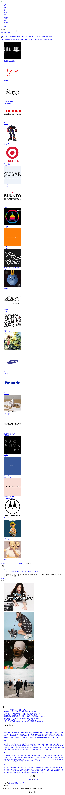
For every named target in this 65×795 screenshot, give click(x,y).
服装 (15, 36)
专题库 (6, 12)
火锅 (57, 767)
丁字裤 (20, 735)
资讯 (5, 14)
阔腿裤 (46, 732)
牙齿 (26, 757)
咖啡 (5, 772)
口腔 (23, 757)
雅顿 (5, 744)
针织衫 (55, 734)
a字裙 (16, 734)
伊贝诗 (13, 749)
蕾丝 (11, 734)
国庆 (43, 759)
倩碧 (51, 746)
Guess (31, 737)
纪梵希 (23, 737)
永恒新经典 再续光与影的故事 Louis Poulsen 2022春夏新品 (20, 711)
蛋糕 (5, 769)
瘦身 (47, 749)
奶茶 (32, 771)
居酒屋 (22, 767)
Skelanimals (7, 331)
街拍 (20, 734)
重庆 (54, 767)
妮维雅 (7, 747)
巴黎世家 (58, 735)
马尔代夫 (61, 767)
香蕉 (25, 769)
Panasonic (6, 394)
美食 (26, 756)
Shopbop (6, 247)
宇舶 (38, 737)
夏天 (16, 759)
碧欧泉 (27, 746)
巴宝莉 (49, 735)
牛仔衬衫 (10, 732)
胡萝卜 (34, 772)
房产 (49, 756)
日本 (16, 39)
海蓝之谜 (32, 744)
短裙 (58, 734)
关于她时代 (12, 782)
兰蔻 (56, 744)
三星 (5, 371)
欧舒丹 (48, 746)
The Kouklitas (7, 103)
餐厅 (5, 767)
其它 (51, 39)
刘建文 (6, 538)
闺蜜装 (28, 732)
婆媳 (16, 761)
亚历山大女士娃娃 (9, 496)
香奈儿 (7, 737)
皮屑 (50, 749)
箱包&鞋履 (20, 36)
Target (5, 165)
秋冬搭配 (50, 732)
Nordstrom (6, 435)
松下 (5, 392)
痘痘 (44, 749)
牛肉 (52, 769)
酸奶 (60, 769)
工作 (26, 759)
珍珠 (9, 771)
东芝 (5, 122)
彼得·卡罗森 (7, 413)
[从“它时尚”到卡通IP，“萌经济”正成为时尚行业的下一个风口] (19, 639)
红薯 (13, 769)
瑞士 (31, 39)
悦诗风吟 (13, 746)
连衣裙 (51, 734)
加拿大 (42, 39)
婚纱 (23, 735)
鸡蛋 (21, 771)
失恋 (13, 761)
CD (21, 732)
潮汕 (48, 767)
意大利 (25, 39)
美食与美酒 (49, 36)
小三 (19, 761)
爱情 (63, 759)
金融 (43, 756)
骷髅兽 (6, 330)
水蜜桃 (48, 769)
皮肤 (62, 757)
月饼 (15, 771)
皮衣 (41, 734)
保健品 (44, 757)
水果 (22, 769)
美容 (5, 6)
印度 (48, 39)
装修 (46, 756)
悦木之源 (18, 746)
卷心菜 (61, 771)
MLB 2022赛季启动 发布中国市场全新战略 (16, 710)
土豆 (45, 771)
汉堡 (13, 772)
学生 (51, 759)
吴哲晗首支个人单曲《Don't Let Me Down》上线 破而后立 (20, 720)
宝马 (12, 756)
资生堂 (41, 744)
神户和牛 (17, 767)
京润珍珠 (22, 749)
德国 (29, 39)
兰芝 (39, 746)
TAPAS (6, 81)
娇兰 (48, 744)
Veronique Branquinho (9, 61)
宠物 (55, 756)
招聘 (52, 756)
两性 (35, 757)
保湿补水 (18, 744)
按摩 (35, 749)
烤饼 (36, 767)
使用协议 (18, 782)
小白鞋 (7, 734)
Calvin (15, 737)
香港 (7, 39)
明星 (2, 32)
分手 (11, 761)
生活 (5, 11)
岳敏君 (6, 559)
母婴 (32, 756)
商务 (36, 735)
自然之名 (52, 747)
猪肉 (57, 769)
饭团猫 (6, 288)
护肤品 (6, 759)
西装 (47, 734)
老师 (49, 759)
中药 (40, 757)
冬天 (40, 759)
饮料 (35, 771)
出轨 (57, 759)
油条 (29, 767)
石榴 (36, 769)
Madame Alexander (9, 498)
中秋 (46, 759)
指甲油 (20, 759)
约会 (33, 761)
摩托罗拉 (6, 517)
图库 (8, 32)
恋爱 (5, 761)
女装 (41, 36)
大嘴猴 (40, 735)
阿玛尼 (28, 737)
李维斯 (56, 737)
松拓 (5, 205)
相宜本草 (39, 747)
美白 (31, 759)
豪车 (5, 20)
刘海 (59, 757)
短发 (53, 757)
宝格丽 (53, 735)
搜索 (5, 26)
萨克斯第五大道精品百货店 (11, 267)
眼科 (37, 757)
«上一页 (3, 563)
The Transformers (8, 144)
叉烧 (30, 772)
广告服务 (11, 783)
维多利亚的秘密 (25, 734)
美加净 (57, 747)
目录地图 (29, 779)
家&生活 (31, 36)
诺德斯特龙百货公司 (9, 434)
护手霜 (14, 744)
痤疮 (32, 749)
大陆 (4, 39)
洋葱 (19, 772)
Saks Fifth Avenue (8, 269)
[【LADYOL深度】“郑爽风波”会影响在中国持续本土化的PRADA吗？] (19, 697)
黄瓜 (26, 771)
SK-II (37, 744)
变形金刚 (6, 143)
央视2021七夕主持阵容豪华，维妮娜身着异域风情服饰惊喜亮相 (21, 718)
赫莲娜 (45, 744)
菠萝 (45, 769)
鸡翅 (26, 767)
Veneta (15, 732)
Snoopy (6, 311)
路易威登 (48, 737)
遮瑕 (29, 744)
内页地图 (35, 779)
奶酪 (11, 769)
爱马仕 (35, 737)
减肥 (20, 757)
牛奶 (6, 771)
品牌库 (6, 18)
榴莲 (30, 769)
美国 (13, 39)
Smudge (6, 226)
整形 (27, 749)
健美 (32, 757)
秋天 (37, 759)
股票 (40, 756)
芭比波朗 (43, 746)
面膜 (41, 749)
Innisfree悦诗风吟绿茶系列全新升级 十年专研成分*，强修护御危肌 (22, 571)
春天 (34, 759)
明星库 (6, 17)
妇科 (17, 757)
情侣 (22, 761)
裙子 (42, 732)
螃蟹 (12, 771)
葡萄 (39, 769)
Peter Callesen (7, 414)
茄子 (57, 771)
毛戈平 (61, 747)
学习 (29, 759)
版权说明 (23, 782)
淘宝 (6, 757)
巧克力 (39, 771)
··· (4, 25)
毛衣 (44, 734)
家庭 (39, 761)
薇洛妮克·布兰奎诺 (9, 60)
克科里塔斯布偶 (8, 101)
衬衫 (61, 734)
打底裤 (56, 732)
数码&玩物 (37, 36)
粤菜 (28, 772)
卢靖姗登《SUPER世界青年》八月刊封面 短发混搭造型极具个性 (22, 713)
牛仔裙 (39, 732)
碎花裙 (32, 734)
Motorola (6, 519)
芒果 (42, 769)
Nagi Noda (6, 456)
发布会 (30, 735)
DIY (12, 757)
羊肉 (55, 769)
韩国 (19, 39)
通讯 (60, 756)
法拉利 (6, 756)
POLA (23, 746)
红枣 (33, 769)
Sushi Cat (6, 290)
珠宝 (5, 9)
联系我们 (22, 783)
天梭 (18, 732)
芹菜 (19, 769)
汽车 (35, 756)
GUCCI (19, 737)
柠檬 (28, 769)
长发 (9, 759)
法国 (45, 39)
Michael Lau (7, 540)
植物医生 (17, 749)
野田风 (6, 455)
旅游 (20, 756)
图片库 (6, 22)
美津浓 (6, 732)
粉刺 (23, 744)
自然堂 (31, 747)
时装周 (35, 732)
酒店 (23, 756)
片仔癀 (35, 747)
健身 (29, 757)
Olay (11, 744)
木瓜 (42, 771)
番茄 (50, 771)
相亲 (36, 761)
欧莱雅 (35, 746)
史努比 (6, 309)
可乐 (29, 771)
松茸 (13, 767)
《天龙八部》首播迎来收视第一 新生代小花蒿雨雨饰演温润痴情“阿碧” (23, 721)
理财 (15, 756)
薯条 (8, 772)
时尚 (5, 4)
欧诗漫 (44, 747)
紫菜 (48, 771)
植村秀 (59, 746)
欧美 (31, 732)
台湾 (10, 39)
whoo (59, 744)
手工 (15, 757)
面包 (42, 772)
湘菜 (24, 771)
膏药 (30, 761)
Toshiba (6, 124)
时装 (5, 7)
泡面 (11, 767)
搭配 (16, 735)
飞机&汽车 (6, 36)
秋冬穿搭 (37, 734)
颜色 (56, 757)
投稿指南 (17, 783)
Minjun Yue (7, 560)
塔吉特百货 (7, 164)
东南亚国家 (36, 39)
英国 (22, 39)
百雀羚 (8, 749)
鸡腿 (16, 772)
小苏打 (38, 772)
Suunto (5, 207)
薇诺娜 (22, 747)
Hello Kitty (43, 737)
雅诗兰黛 (7, 746)
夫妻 (8, 761)
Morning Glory (7, 477)
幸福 (60, 759)
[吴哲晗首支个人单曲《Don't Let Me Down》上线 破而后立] (19, 610)
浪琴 (53, 737)
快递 (37, 756)
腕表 (27, 36)
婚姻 (54, 759)
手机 (9, 757)
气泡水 (45, 772)
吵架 (25, 761)
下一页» (21, 563)
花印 (8, 744)
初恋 (28, 761)
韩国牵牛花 (7, 475)
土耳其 (32, 767)
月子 (47, 757)
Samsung (6, 373)
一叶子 (27, 747)
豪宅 (17, 756)
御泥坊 (55, 746)
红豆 (25, 772)
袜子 (59, 732)
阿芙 (13, 747)
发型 (50, 757)
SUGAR (6, 185)
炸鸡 (11, 772)
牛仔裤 (24, 732)
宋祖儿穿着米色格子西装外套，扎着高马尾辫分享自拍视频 (20, 715)
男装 (44, 36)
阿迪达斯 (44, 735)
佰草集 (31, 746)
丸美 (11, 747)
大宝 (48, 747)
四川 (51, 767)
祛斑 (26, 744)
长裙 (13, 734)
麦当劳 (39, 767)
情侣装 (7, 735)
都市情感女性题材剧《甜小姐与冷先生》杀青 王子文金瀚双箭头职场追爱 (24, 716)
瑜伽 (9, 756)
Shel (5, 351)
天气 (29, 756)
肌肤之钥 (52, 744)
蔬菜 (16, 769)
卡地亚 (11, 737)
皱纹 (38, 749)
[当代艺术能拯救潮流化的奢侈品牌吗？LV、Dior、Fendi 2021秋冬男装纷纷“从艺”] (19, 668)
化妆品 (12, 36)
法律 (57, 756)
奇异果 (54, 771)
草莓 (8, 769)
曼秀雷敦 (17, 747)
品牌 (5, 32)
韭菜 (22, 772)
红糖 (18, 771)
